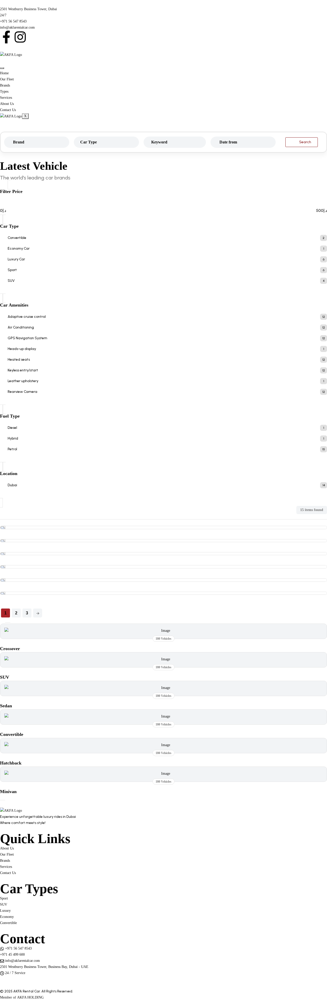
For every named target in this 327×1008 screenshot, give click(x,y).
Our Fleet (7, 79)
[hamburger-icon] (2, 68)
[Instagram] (20, 37)
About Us (7, 104)
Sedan (6, 705)
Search (305, 142)
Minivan (8, 791)
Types (4, 91)
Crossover (10, 648)
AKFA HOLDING (30, 997)
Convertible (11, 734)
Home (4, 73)
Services (6, 98)
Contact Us (8, 110)
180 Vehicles (163, 638)
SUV (4, 677)
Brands (5, 85)
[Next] (37, 613)
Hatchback (10, 763)
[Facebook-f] (6, 37)
